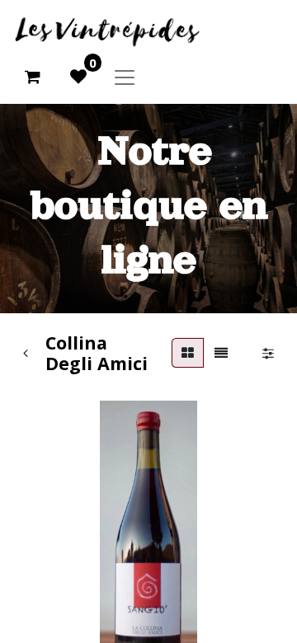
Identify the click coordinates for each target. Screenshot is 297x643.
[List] (221, 352)
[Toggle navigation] (124, 76)
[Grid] (188, 352)
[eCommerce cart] (32, 76)
